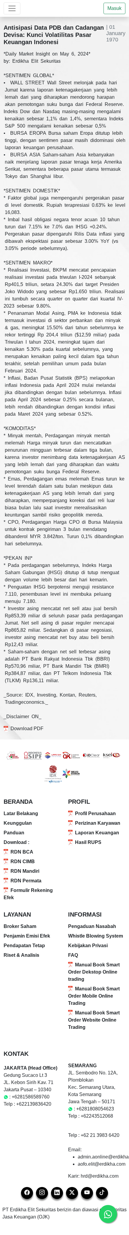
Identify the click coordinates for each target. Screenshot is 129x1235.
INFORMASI (85, 914)
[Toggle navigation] (12, 8)
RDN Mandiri (24, 871)
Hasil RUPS (88, 842)
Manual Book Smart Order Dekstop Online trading (94, 972)
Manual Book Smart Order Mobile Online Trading (94, 996)
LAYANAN (17, 914)
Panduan (14, 832)
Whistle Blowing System (95, 935)
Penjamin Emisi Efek (27, 935)
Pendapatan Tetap (24, 945)
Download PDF (27, 728)
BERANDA (18, 801)
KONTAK (16, 1053)
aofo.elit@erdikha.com (101, 1164)
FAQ (73, 955)
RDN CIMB (22, 861)
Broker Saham (20, 926)
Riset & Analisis (21, 955)
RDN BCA (21, 851)
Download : (16, 842)
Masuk (114, 8)
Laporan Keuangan (97, 832)
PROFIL (79, 801)
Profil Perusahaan (95, 813)
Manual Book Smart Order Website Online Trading (94, 1020)
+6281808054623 (95, 1108)
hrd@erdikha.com (99, 1176)
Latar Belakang (21, 813)
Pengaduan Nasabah (92, 926)
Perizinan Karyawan (97, 823)
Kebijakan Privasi (88, 945)
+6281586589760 (31, 1096)
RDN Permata (25, 880)
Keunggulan (18, 823)
